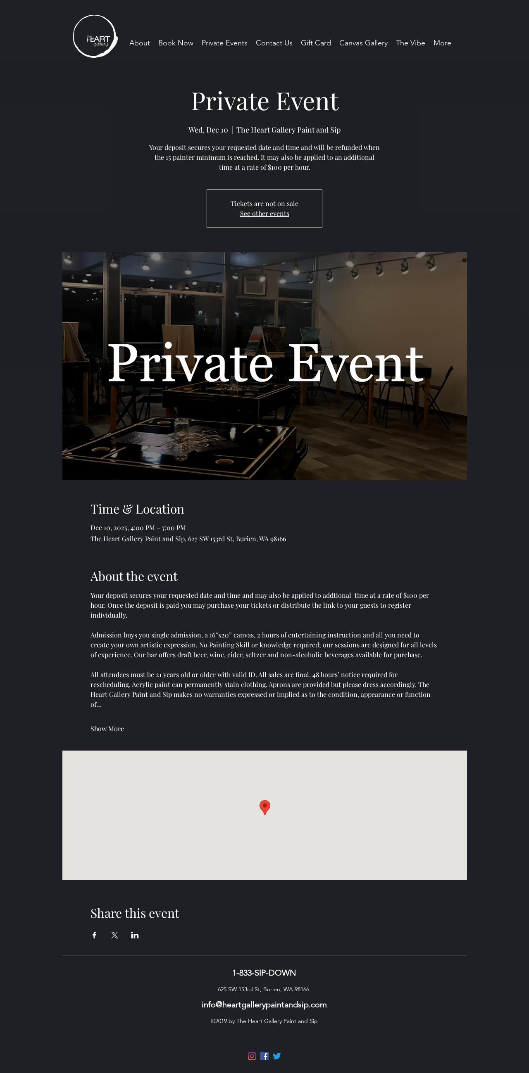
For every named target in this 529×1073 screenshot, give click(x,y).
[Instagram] (252, 1056)
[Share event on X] (115, 935)
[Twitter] (277, 1056)
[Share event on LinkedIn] (135, 935)
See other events (264, 213)
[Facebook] (264, 1056)
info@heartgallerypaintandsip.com (264, 1004)
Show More (107, 728)
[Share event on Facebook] (94, 935)
